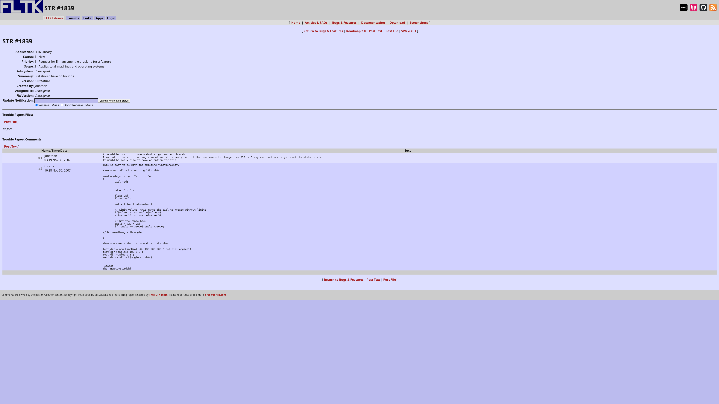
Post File (392, 31)
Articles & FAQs (316, 23)
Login (111, 18)
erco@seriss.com (215, 294)
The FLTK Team (158, 294)
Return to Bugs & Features (323, 31)
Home (296, 23)
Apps (99, 18)
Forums (73, 18)
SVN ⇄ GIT (408, 31)
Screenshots (419, 23)
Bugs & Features (344, 23)
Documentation (373, 23)
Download (397, 23)
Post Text (375, 31)
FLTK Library (53, 18)
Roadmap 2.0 (356, 31)
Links (87, 18)
